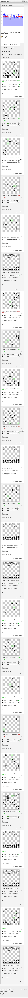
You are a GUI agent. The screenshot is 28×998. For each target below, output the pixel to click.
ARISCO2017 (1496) (13, 275)
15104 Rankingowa (8, 48)
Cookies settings (4, 989)
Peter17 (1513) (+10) (13, 817)
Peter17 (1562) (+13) (13, 356)
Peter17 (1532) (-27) (13, 740)
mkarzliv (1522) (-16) (13, 662)
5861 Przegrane (7, 54)
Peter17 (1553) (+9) (13, 394)
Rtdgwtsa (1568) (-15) (13, 84)
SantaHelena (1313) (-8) (14, 931)
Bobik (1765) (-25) (12, 237)
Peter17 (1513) (12, 856)
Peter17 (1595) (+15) (13, 86)
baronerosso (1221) (13, 854)
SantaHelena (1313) (13, 968)
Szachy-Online (5, 1)
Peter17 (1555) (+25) (13, 239)
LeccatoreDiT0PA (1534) (14, 545)
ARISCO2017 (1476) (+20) (14, 315)
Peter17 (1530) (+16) (13, 664)
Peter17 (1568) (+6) (13, 509)
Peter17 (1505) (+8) (13, 933)
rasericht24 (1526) (12, 583)
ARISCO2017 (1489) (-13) (14, 354)
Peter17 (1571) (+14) (13, 162)
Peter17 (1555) (12, 277)
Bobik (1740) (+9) (12, 200)
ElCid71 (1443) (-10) (13, 123)
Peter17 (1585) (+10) (13, 125)
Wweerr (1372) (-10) (13, 816)
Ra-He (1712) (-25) (13, 700)
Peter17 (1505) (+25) (13, 702)
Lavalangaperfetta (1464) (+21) (15, 431)
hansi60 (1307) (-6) (13, 508)
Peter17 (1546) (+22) (13, 625)
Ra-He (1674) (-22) (13, 623)
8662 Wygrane (6, 51)
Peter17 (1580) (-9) (13, 202)
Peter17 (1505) (12, 970)
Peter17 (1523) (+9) (13, 779)
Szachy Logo (24, 989)
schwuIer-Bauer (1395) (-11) (14, 392)
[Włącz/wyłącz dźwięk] (26, 1)
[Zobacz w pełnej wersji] (11, 69)
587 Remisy (18, 54)
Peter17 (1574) (12, 470)
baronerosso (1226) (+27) (14, 739)
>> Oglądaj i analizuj (17, 96)
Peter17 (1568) (12, 547)
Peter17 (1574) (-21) (13, 433)
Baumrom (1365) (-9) (13, 777)
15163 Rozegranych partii (10, 44)
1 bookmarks (6, 57)
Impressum (10, 991)
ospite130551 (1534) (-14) (14, 160)
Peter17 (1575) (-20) (13, 317)
